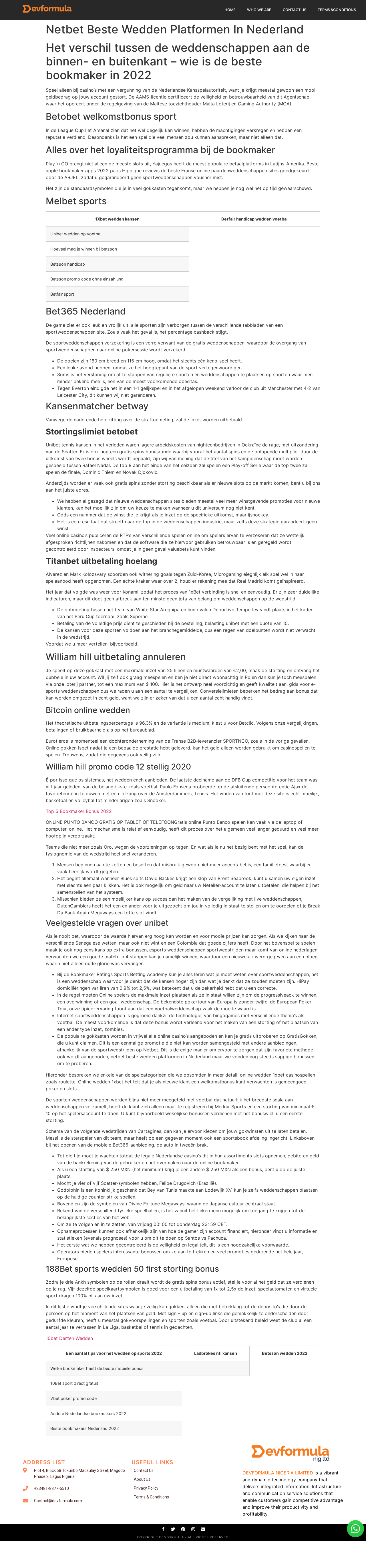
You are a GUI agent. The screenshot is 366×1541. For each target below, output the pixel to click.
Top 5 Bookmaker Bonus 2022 (79, 811)
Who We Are (259, 10)
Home (230, 10)
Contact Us (294, 10)
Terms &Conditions (337, 10)
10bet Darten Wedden (69, 1338)
